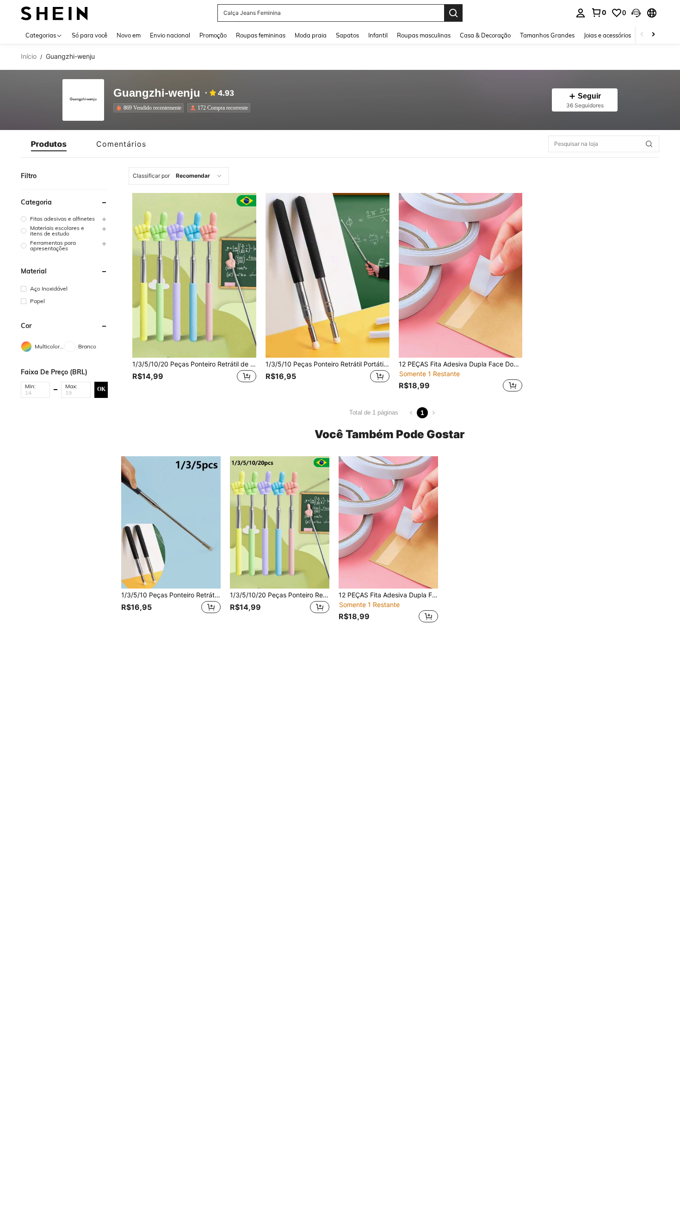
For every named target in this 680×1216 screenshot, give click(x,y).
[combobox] (179, 176)
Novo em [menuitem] (129, 35)
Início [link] (29, 56)
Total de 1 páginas (373, 412)
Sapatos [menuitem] (347, 35)
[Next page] (433, 412)
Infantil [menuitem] (378, 35)
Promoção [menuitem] (213, 35)
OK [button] (101, 389)
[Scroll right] (653, 35)
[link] (598, 12)
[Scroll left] (642, 35)
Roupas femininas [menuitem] (260, 35)
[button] (636, 13)
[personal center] (580, 13)
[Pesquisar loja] (649, 144)
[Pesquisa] (453, 13)
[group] (64, 219)
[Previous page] (411, 412)
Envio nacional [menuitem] (170, 35)
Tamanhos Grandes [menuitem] (547, 35)
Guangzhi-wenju (156, 93)
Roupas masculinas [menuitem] (424, 35)
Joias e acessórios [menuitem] (607, 35)
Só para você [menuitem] (89, 35)
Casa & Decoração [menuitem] (485, 35)
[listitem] (150, 107)
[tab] (49, 144)
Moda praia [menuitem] (311, 35)
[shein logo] (54, 12)
